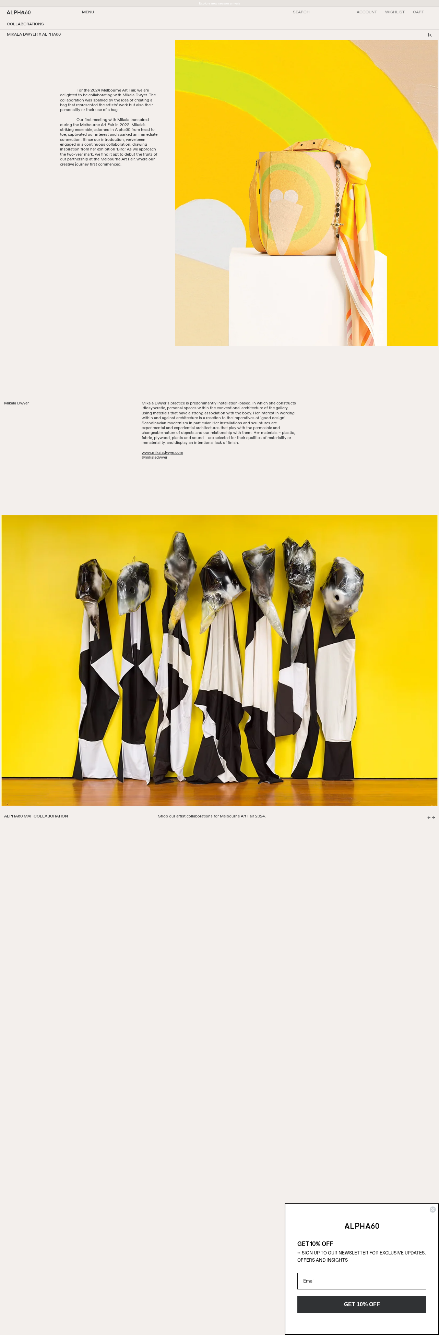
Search (301, 12)
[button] (418, 12)
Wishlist (395, 12)
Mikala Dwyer (134, 95)
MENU (88, 12)
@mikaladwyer (154, 458)
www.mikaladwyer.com (162, 453)
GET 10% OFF (362, 1304)
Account (367, 12)
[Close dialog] (432, 1209)
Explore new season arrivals (219, 3)
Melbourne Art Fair (118, 90)
